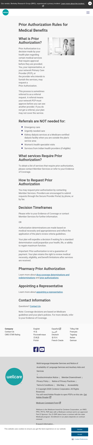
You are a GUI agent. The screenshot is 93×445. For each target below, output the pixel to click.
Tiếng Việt (74, 329)
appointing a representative (49, 292)
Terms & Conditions (45, 385)
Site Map (60, 385)
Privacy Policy (43, 381)
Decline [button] (79, 429)
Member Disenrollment (71, 377)
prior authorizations (49, 277)
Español (56, 329)
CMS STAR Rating (12, 334)
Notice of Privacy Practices (63, 381)
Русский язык (39, 334)
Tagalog (73, 334)
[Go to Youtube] (41, 349)
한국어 (55, 337)
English (36, 329)
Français (73, 332)
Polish (36, 340)
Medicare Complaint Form (48, 403)
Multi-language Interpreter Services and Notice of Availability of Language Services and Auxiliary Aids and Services (61, 367)
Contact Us (35, 306)
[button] (79, 439)
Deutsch (55, 334)
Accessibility (73, 385)
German (73, 340)
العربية (54, 332)
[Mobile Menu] (88, 12)
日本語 (36, 337)
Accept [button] (80, 434)
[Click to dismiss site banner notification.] (90, 3)
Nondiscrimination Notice (47, 377)
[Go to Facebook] (35, 349)
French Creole (57, 340)
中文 (35, 332)
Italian (72, 337)
